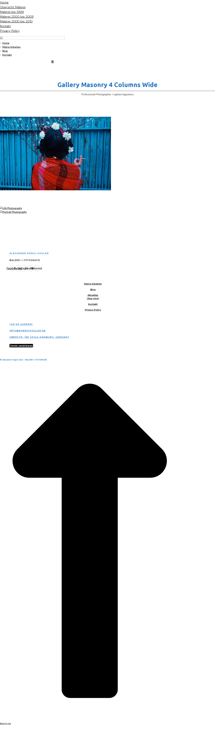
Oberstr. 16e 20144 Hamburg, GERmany (39, 337)
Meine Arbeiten (11, 47)
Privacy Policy (10, 31)
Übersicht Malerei (12, 7)
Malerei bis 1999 (12, 12)
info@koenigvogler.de (27, 330)
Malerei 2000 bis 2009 (17, 16)
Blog (5, 51)
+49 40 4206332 (21, 324)
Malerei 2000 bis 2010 (16, 21)
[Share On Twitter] (0, 735)
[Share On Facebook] (0, 731)
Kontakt (5, 26)
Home (4, 2)
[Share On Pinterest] (0, 739)
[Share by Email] (0, 743)
